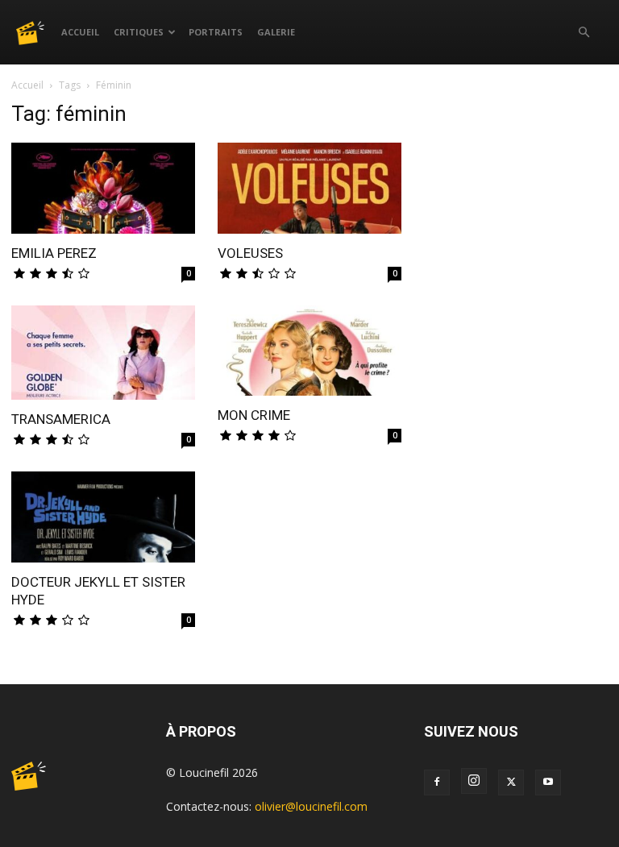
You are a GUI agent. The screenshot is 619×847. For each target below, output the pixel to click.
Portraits (216, 32)
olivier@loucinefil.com (311, 806)
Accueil (80, 32)
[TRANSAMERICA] (103, 353)
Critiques (139, 32)
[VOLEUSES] (309, 188)
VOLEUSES (250, 253)
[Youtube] (548, 782)
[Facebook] (437, 782)
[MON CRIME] (309, 351)
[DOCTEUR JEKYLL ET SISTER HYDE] (103, 517)
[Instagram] (474, 781)
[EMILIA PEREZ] (103, 188)
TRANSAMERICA (60, 419)
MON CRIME (254, 415)
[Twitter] (511, 782)
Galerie (276, 32)
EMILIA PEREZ (54, 253)
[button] (583, 32)
